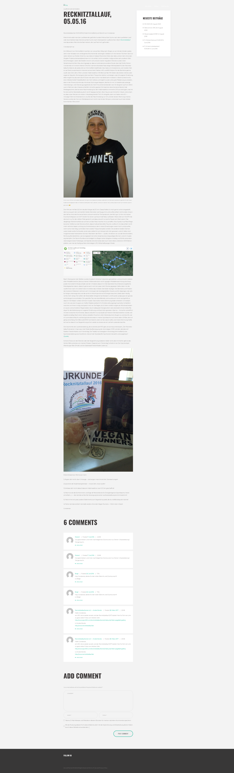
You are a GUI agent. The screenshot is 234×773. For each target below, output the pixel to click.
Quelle (66, 336)
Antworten (80, 545)
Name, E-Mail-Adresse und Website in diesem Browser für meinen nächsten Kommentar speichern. (98, 720)
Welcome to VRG (150, 28)
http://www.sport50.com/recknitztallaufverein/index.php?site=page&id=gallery (100, 620)
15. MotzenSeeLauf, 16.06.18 (153, 40)
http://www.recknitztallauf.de (84, 625)
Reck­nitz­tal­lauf (125, 40)
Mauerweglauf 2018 (150, 34)
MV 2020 (147, 24)
